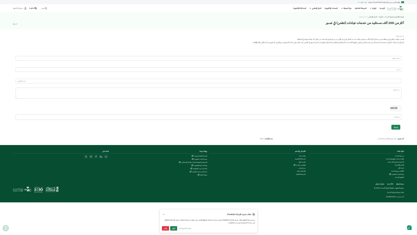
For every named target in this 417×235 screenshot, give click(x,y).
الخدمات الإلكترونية (331, 8)
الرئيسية (382, 8)
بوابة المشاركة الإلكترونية (200, 165)
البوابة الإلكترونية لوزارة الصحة (394, 17)
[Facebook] (96, 156)
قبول (173, 228)
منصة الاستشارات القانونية (199, 172)
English (32, 8)
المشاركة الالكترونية (300, 159)
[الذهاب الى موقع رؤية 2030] (38, 190)
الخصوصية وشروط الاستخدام (396, 162)
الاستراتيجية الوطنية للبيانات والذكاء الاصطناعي (194, 162)
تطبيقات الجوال (379, 184)
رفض (165, 228)
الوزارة (381, 17)
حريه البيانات (302, 168)
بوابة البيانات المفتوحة (397, 174)
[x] (86, 156)
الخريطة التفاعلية (361, 8)
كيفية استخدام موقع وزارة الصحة (395, 159)
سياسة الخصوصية (185, 228)
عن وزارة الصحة (399, 156)
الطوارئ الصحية (399, 177)
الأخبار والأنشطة (399, 165)
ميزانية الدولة (203, 175)
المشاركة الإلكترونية (299, 8)
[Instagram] (91, 156)
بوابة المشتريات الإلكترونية (200, 168)
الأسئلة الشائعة (301, 171)
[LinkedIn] (101, 156)
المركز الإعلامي (372, 17)
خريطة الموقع (400, 184)
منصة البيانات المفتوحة (200, 159)
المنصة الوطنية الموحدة (200, 156)
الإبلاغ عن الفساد (301, 165)
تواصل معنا (302, 156)
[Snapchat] (106, 156)
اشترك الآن (401, 168)
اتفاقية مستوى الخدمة (397, 171)
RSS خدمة (390, 184)
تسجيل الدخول (18, 8)
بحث (42, 8)
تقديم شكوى (302, 162)
